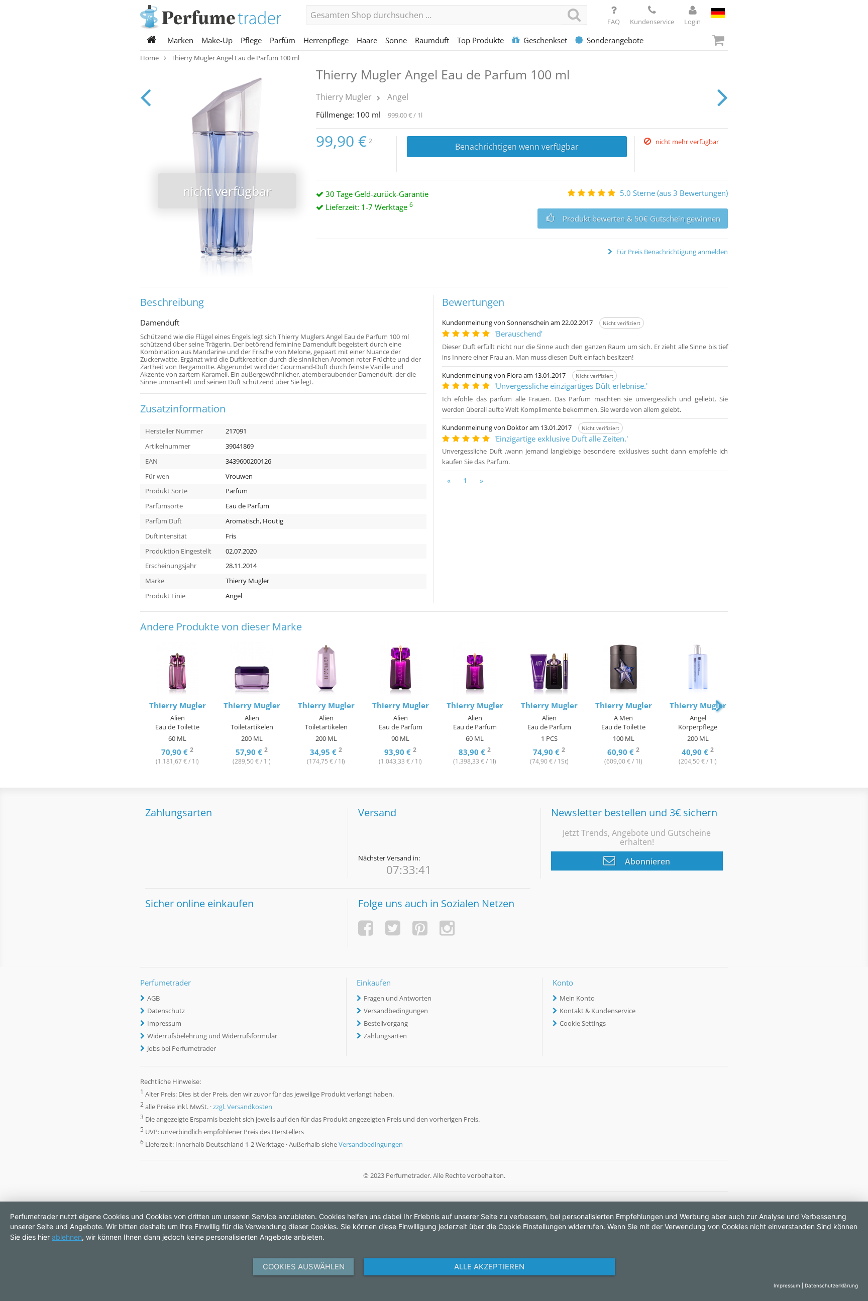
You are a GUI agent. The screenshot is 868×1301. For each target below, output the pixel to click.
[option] (177, 704)
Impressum (164, 1023)
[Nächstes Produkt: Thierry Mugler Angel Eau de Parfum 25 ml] (722, 97)
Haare (367, 40)
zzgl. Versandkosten (242, 1106)
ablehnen (67, 1237)
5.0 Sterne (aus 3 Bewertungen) (674, 193)
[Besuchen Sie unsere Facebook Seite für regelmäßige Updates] (365, 928)
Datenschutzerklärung (831, 1285)
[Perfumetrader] (215, 17)
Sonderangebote (615, 40)
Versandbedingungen (396, 1010)
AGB (153, 998)
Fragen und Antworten (397, 998)
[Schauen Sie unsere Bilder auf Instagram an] (447, 928)
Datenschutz (166, 1010)
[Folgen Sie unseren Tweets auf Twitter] (392, 928)
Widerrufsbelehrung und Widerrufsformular (212, 1035)
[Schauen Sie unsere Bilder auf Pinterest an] (419, 928)
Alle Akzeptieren (489, 1266)
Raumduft (432, 40)
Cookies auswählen (304, 1266)
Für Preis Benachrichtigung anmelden (671, 251)
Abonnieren (646, 861)
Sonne (396, 40)
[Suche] (574, 15)
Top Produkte (480, 40)
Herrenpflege (326, 40)
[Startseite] (151, 40)
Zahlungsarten (385, 1035)
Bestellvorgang (386, 1023)
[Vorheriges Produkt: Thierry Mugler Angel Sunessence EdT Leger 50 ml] (145, 97)
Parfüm (282, 40)
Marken (180, 40)
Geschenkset (545, 40)
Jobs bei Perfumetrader (181, 1048)
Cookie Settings (583, 1023)
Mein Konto (577, 998)
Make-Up (217, 40)
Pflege (251, 40)
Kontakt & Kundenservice (597, 1010)
